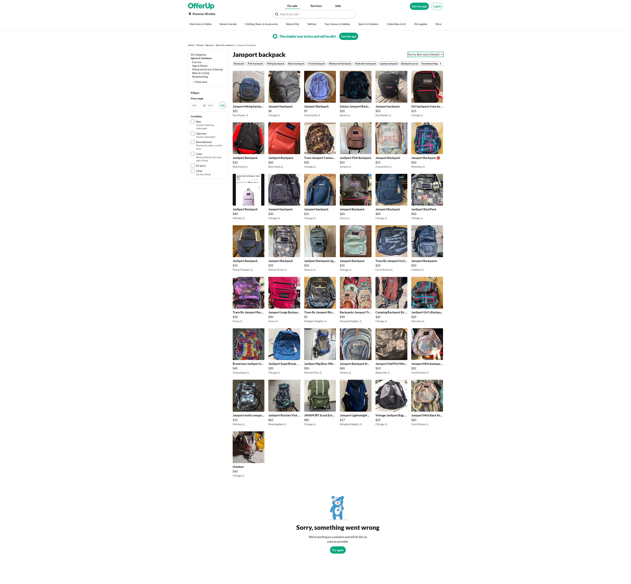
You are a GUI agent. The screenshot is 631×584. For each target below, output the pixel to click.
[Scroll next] (440, 63)
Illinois (200, 45)
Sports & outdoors (225, 45)
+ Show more (200, 81)
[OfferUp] (201, 6)
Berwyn (210, 45)
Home (191, 45)
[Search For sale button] (276, 14)
